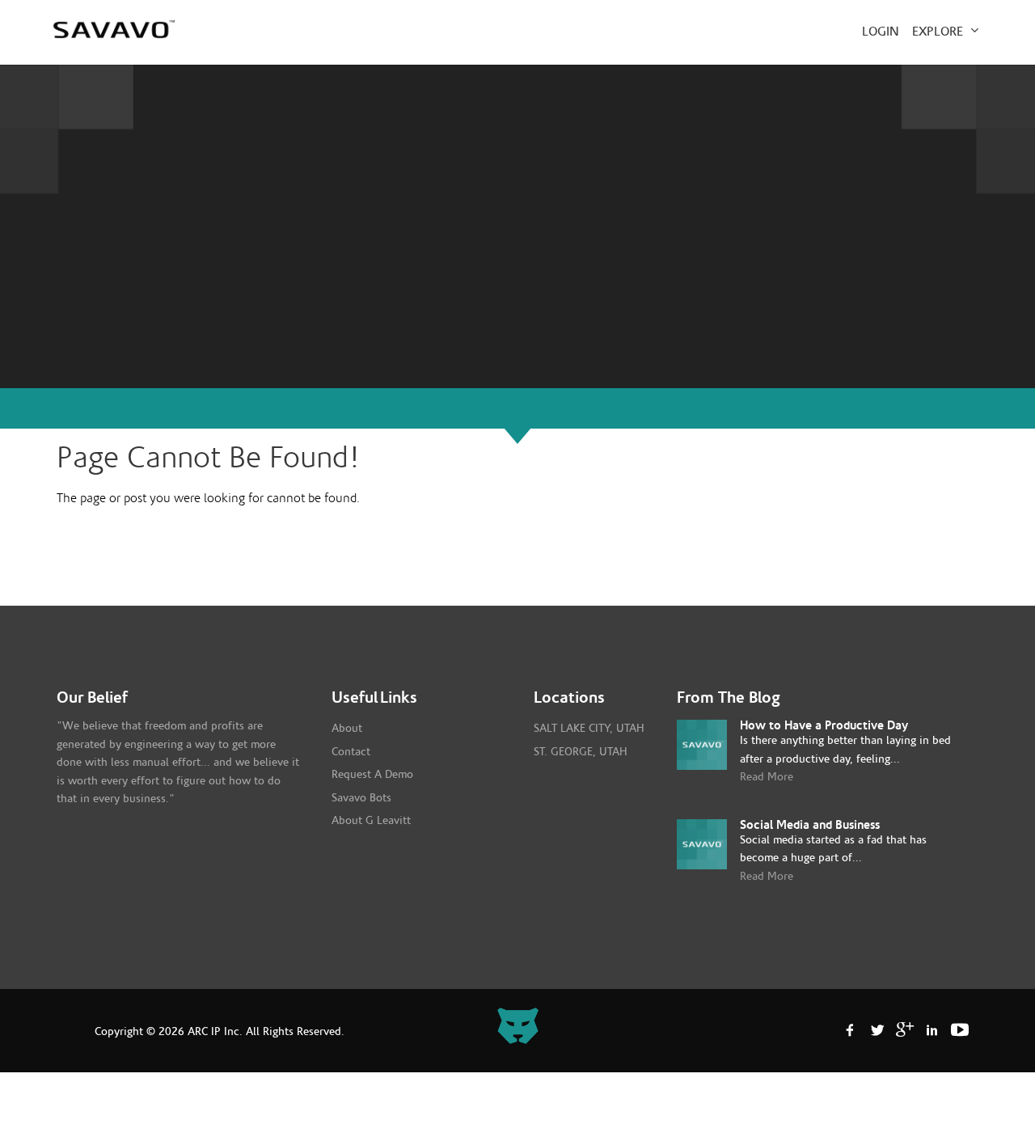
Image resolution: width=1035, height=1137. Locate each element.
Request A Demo (372, 774)
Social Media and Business (810, 825)
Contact (351, 752)
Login (880, 31)
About (347, 728)
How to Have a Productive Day (824, 726)
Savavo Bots (361, 798)
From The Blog (728, 698)
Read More (766, 777)
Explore (939, 31)
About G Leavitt (371, 820)
